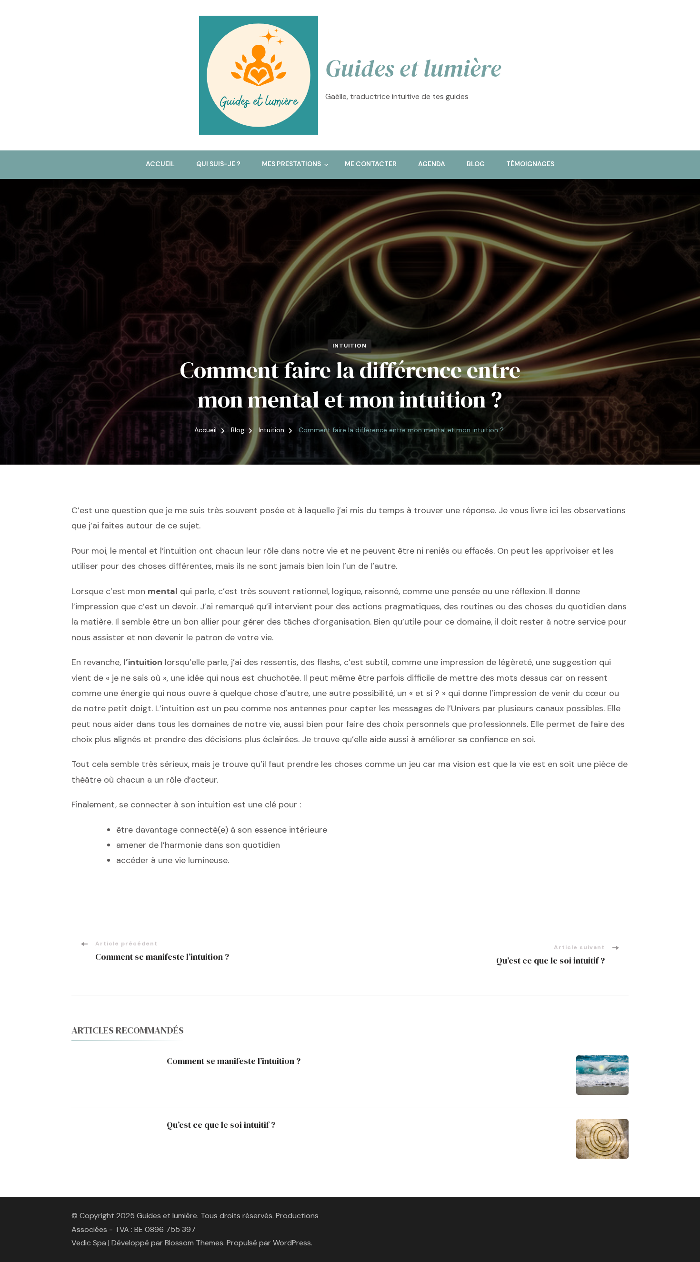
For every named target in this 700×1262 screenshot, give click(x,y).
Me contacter (371, 163)
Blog (476, 163)
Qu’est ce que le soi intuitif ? (221, 1125)
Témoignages (530, 163)
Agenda (431, 163)
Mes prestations (291, 163)
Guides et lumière (413, 68)
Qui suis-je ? (218, 163)
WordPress (292, 1243)
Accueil (160, 163)
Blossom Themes (194, 1243)
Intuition (349, 345)
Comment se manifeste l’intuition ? (233, 1061)
